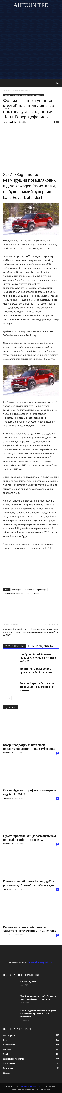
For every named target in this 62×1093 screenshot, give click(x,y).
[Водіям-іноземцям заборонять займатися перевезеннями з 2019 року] (31, 909)
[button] (5, 83)
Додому (6, 90)
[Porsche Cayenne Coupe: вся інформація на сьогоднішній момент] (10, 687)
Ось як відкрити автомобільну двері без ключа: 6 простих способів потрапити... (38, 1014)
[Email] (48, 129)
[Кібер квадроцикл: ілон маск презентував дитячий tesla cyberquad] (31, 727)
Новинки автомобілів (21, 90)
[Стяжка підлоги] (10, 985)
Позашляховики (32, 593)
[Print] (54, 129)
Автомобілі (29, 589)
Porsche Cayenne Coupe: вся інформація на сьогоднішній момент (37, 687)
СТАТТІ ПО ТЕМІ (14, 646)
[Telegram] (34, 129)
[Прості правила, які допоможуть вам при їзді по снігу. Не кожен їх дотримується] (31, 818)
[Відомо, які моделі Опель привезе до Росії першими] (10, 672)
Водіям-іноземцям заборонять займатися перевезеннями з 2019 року (29, 929)
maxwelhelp (11, 122)
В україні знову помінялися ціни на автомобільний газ (45, 631)
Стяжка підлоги (28, 982)
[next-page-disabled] (10, 698)
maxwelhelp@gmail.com (41, 962)
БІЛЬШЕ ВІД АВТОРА (40, 646)
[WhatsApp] (41, 129)
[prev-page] (5, 698)
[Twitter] (20, 129)
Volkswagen (16, 589)
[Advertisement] (31, 46)
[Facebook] (6, 129)
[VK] (13, 129)
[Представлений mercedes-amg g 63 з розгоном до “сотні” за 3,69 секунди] (31, 864)
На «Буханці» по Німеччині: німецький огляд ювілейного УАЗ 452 (38, 658)
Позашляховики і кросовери (32, 95)
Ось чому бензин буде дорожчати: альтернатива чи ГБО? (17, 632)
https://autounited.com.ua (31, 1086)
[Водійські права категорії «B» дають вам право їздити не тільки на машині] (10, 1000)
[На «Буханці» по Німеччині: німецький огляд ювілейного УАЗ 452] (10, 658)
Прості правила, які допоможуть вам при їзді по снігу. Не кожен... (29, 837)
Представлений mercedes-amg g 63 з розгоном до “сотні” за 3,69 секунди (28, 883)
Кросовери (41, 589)
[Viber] (27, 129)
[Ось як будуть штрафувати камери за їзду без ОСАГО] (31, 773)
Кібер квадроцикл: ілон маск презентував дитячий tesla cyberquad (29, 747)
